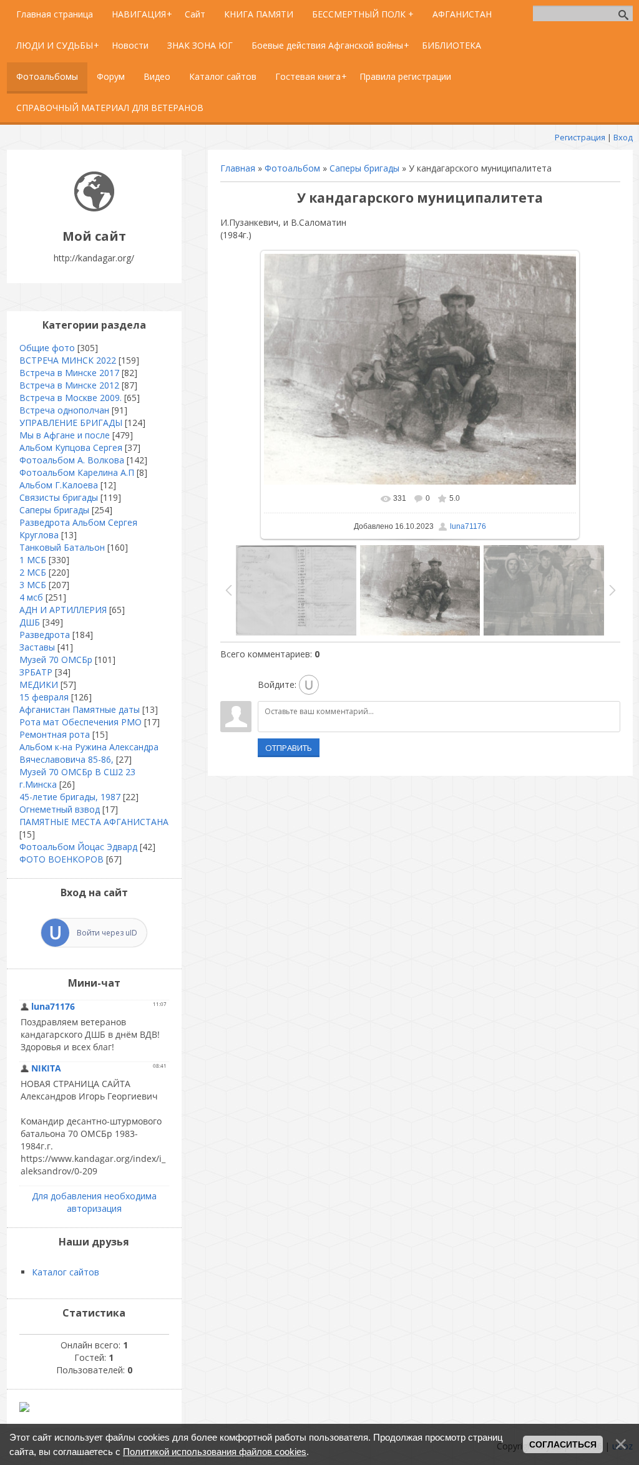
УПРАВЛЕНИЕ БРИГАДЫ (70, 422)
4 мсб (31, 597)
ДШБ (29, 622)
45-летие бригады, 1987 (69, 797)
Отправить (288, 747)
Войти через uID (107, 932)
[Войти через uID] (309, 685)
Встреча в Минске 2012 (69, 385)
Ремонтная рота (54, 734)
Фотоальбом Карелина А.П (76, 472)
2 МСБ (32, 572)
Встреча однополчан (64, 410)
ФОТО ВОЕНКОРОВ (61, 859)
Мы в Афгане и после (64, 435)
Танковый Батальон (62, 547)
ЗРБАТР (35, 672)
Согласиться (563, 1444)
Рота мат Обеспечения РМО (80, 722)
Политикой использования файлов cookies (214, 1451)
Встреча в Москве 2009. (70, 398)
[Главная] (94, 208)
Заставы (37, 647)
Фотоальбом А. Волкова (71, 460)
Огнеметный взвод (59, 809)
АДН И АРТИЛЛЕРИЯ (63, 610)
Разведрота (44, 635)
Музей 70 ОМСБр (55, 659)
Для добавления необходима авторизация (94, 1202)
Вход (623, 137)
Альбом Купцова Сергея (70, 447)
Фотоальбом (292, 168)
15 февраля (44, 697)
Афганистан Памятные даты (79, 709)
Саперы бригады (364, 168)
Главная (237, 168)
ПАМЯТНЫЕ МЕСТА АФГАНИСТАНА (93, 822)
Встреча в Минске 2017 (69, 373)
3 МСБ (32, 585)
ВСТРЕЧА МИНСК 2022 (67, 360)
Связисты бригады (58, 497)
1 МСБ (32, 560)
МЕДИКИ (38, 684)
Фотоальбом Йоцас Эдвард (78, 847)
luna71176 (468, 526)
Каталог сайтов (65, 1272)
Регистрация (580, 137)
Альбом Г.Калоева (58, 485)
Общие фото (47, 348)
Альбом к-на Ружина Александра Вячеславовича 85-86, (89, 753)
